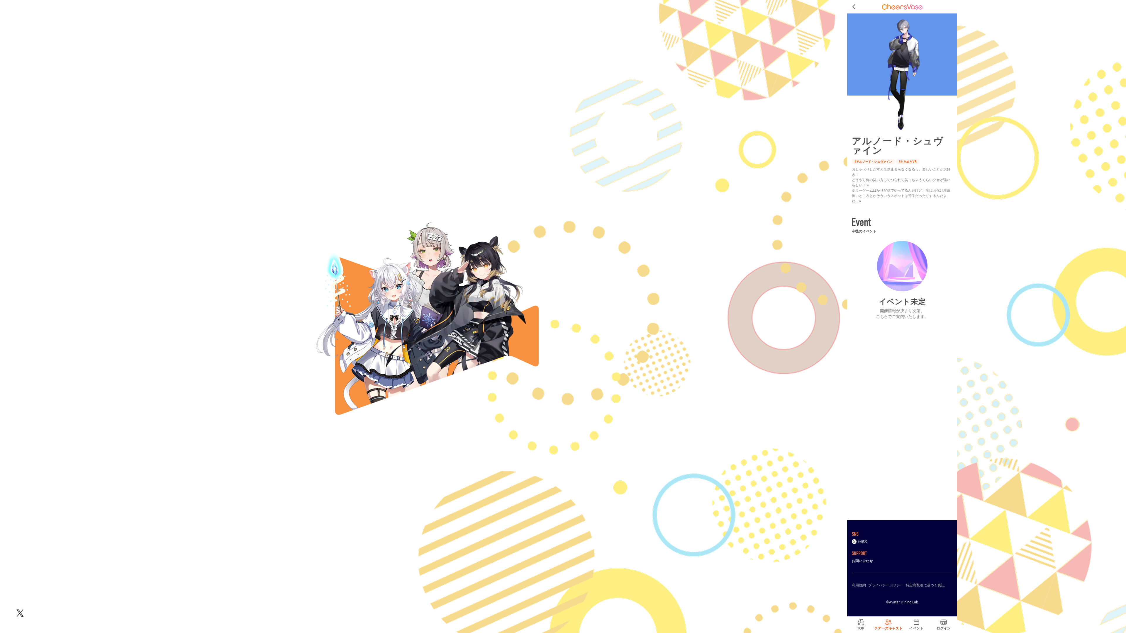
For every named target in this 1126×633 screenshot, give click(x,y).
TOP (860, 628)
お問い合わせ (862, 560)
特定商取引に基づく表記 (925, 585)
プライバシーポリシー (885, 585)
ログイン (944, 628)
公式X (862, 541)
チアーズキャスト (888, 628)
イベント (916, 628)
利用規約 (859, 585)
